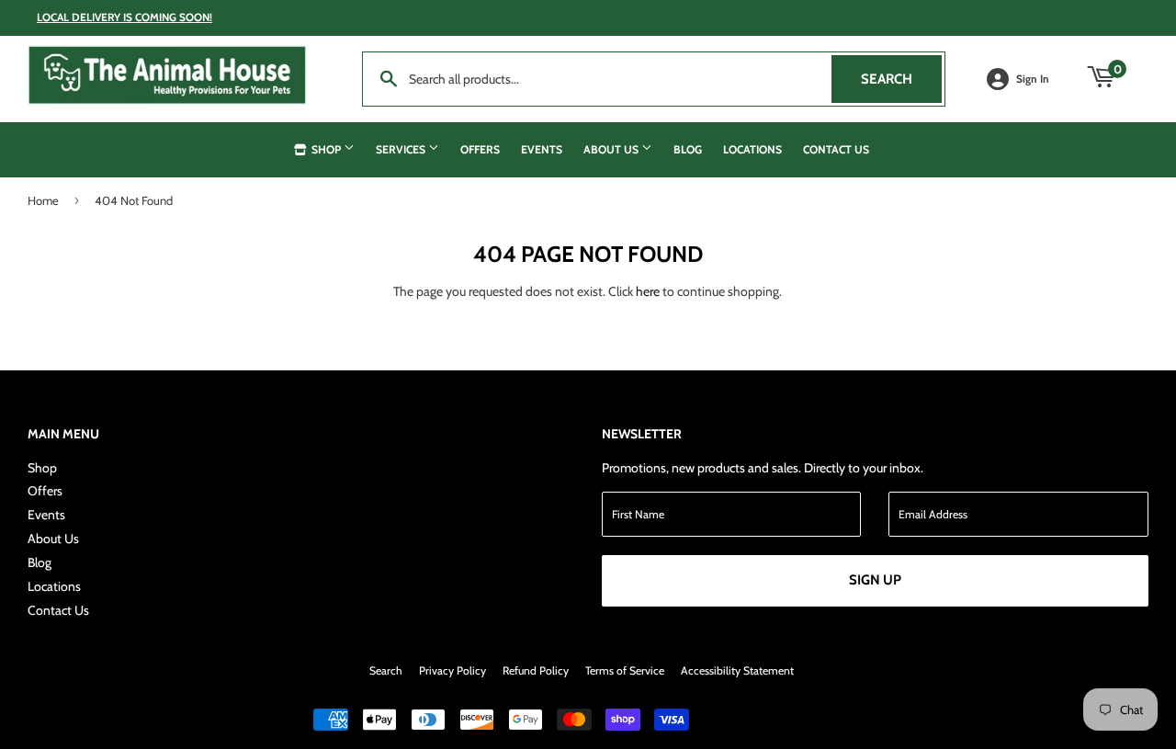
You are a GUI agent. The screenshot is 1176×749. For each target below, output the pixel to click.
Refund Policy (536, 670)
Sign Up (875, 580)
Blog (687, 149)
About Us (612, 149)
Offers (480, 149)
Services (402, 149)
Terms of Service (624, 670)
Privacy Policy (452, 670)
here (648, 291)
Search (901, 79)
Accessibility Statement (737, 670)
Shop (326, 149)
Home (43, 200)
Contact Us (836, 149)
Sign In (1032, 79)
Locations (752, 149)
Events (541, 149)
